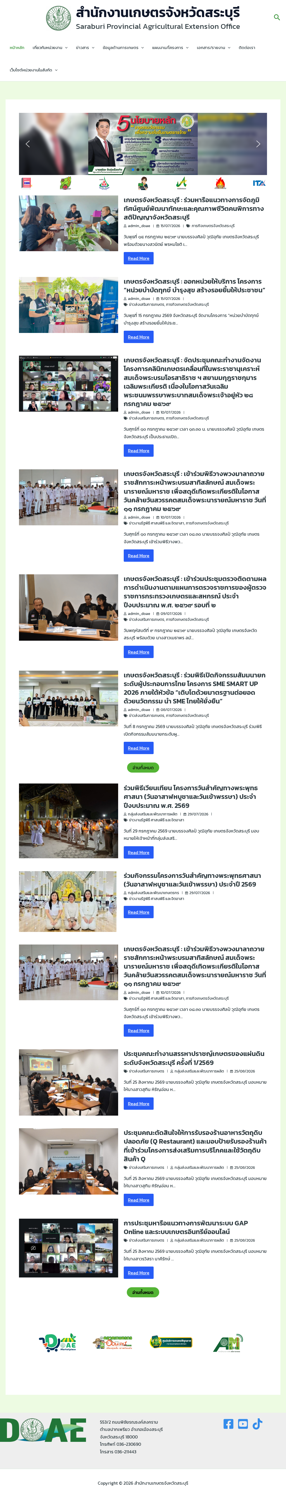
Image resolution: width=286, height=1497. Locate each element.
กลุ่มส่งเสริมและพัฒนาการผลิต (152, 814)
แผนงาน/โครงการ (167, 47)
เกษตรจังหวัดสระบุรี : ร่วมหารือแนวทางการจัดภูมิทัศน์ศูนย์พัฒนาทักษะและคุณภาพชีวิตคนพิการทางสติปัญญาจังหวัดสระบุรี (194, 208)
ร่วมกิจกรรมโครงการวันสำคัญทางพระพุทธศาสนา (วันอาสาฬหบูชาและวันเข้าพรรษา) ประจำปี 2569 (192, 880)
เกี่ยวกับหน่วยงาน (47, 47)
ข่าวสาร (82, 47)
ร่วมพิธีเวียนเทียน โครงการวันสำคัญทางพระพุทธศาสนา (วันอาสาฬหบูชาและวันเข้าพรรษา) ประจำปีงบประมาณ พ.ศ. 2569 (191, 796)
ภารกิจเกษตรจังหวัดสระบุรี (213, 226)
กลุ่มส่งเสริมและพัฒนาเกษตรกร (153, 893)
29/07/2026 (198, 814)
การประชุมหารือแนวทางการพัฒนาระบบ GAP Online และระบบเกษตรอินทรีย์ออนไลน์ (186, 1227)
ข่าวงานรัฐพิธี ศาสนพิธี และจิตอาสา (156, 523)
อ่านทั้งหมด (143, 767)
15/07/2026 (170, 226)
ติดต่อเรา (247, 47)
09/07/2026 (171, 614)
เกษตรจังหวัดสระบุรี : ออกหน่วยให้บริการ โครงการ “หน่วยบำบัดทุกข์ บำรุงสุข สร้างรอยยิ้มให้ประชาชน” (194, 285)
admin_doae (139, 226)
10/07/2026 (171, 412)
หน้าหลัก (17, 47)
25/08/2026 (244, 1071)
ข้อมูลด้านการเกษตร (121, 47)
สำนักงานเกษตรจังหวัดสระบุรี (158, 12)
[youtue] (243, 1424)
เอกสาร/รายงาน (211, 47)
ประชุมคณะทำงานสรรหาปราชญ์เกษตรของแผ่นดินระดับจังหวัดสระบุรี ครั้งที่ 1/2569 (194, 1058)
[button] (277, 18)
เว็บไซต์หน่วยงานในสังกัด (31, 70)
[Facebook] (228, 1424)
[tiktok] (257, 1424)
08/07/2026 (171, 710)
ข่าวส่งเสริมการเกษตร (146, 304)
